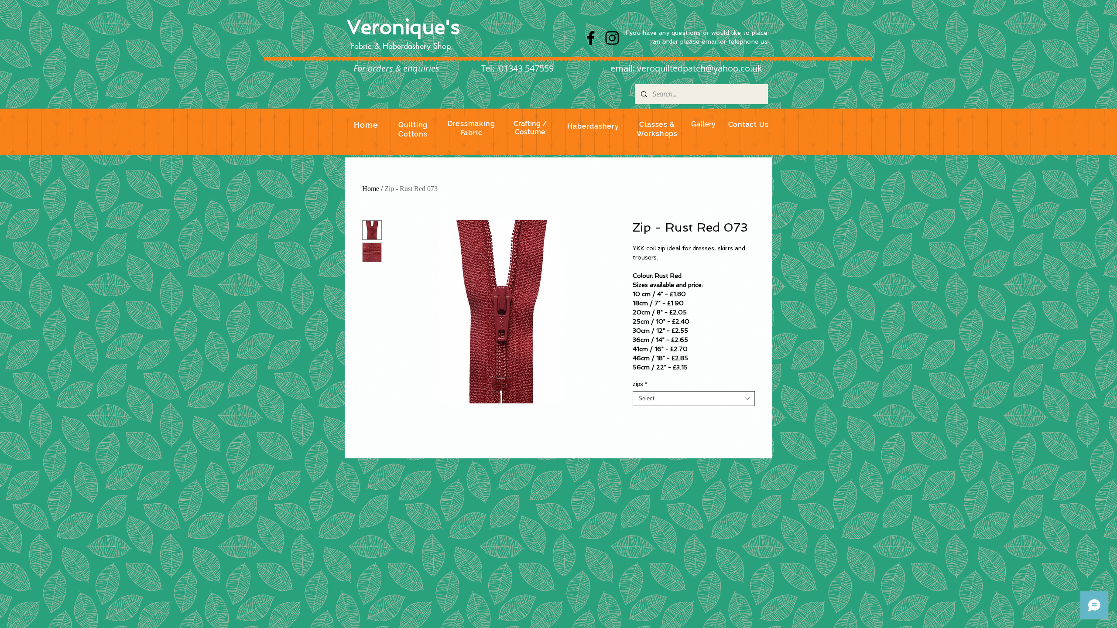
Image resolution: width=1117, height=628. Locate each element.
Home (370, 188)
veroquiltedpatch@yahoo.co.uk (699, 68)
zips (640, 384)
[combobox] (694, 398)
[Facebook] (591, 38)
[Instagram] (612, 38)
